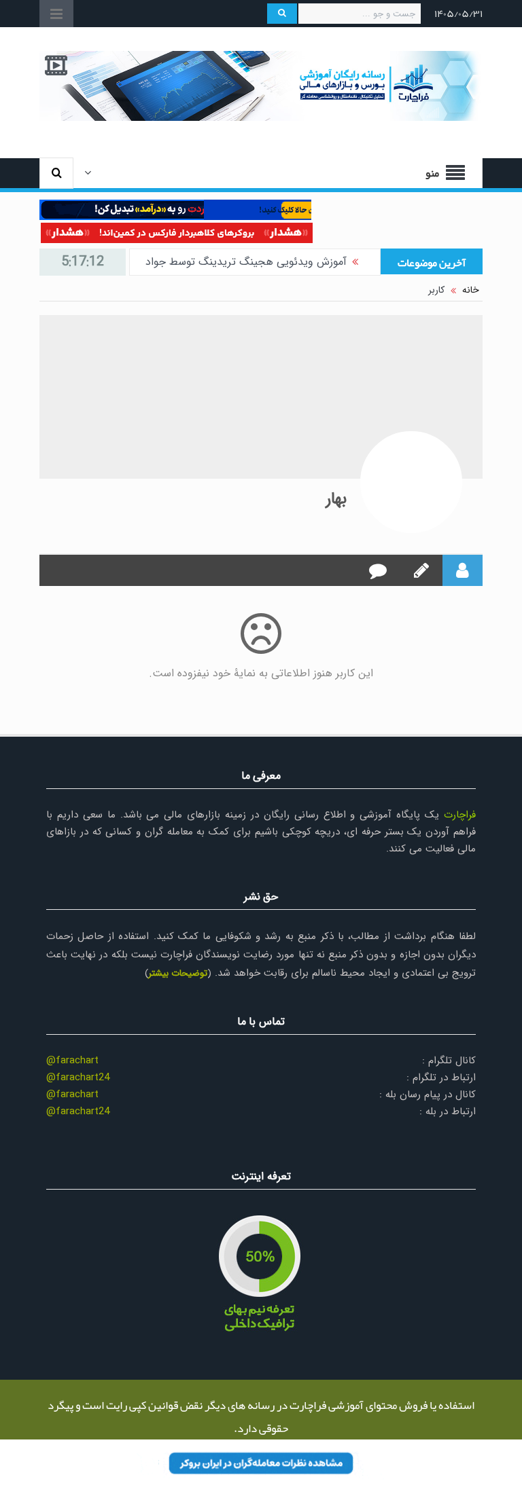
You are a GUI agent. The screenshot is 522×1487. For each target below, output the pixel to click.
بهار (336, 499)
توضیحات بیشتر (177, 973)
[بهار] (411, 482)
